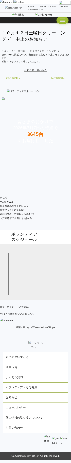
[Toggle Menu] (62, 20)
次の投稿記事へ (58, 78)
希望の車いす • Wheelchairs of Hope (35, 327)
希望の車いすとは (17, 357)
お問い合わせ (14, 427)
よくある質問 (14, 377)
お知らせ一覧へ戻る (35, 70)
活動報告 (11, 367)
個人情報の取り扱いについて (24, 417)
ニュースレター (16, 407)
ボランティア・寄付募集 (21, 387)
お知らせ (11, 397)
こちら (31, 313)
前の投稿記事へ (13, 78)
